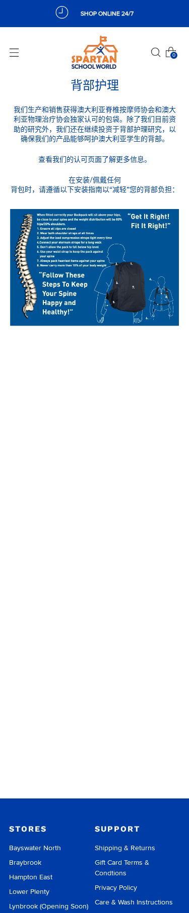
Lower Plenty (29, 891)
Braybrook (25, 862)
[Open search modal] (156, 52)
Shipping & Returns (125, 848)
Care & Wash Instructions (134, 902)
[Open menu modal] (14, 52)
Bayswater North (35, 848)
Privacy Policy (116, 887)
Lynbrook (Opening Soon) (48, 906)
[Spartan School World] (95, 52)
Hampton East (30, 877)
